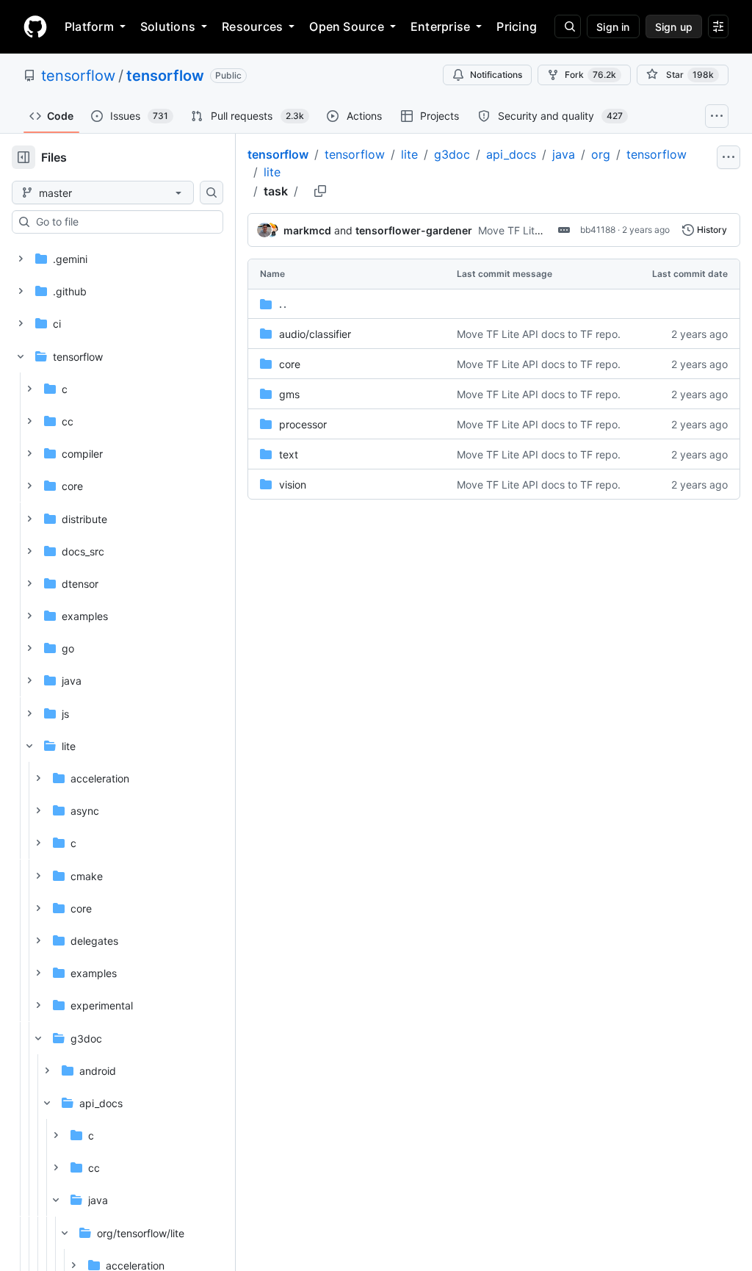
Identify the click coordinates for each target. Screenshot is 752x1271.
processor (303, 424)
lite (409, 154)
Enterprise (440, 26)
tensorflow (78, 75)
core (289, 364)
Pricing (516, 26)
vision (292, 484)
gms (289, 394)
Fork (590, 74)
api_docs (511, 154)
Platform (89, 26)
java (563, 154)
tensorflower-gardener (413, 230)
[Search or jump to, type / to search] (567, 26)
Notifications (496, 74)
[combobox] (123, 222)
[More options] (728, 157)
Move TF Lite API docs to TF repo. (539, 334)
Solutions (167, 26)
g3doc (452, 154)
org (600, 154)
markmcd (307, 230)
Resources (252, 26)
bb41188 (597, 229)
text (288, 454)
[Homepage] (35, 26)
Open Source (346, 26)
